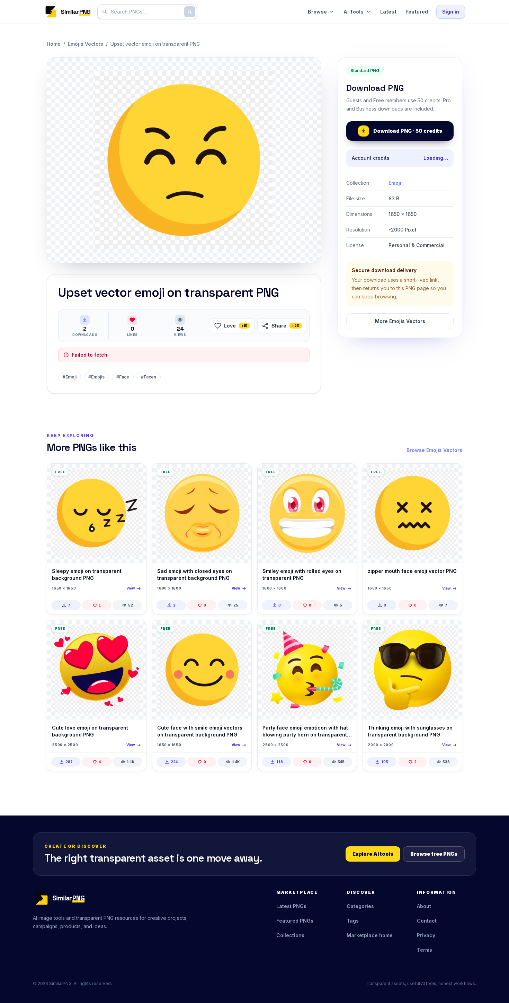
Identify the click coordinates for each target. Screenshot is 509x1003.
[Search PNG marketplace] (189, 11)
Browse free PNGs (433, 854)
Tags (353, 921)
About (424, 906)
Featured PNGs (294, 921)
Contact (427, 921)
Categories (360, 906)
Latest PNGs (291, 906)
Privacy (426, 935)
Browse (317, 12)
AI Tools (353, 12)
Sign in (450, 12)
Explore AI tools (372, 854)
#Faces (148, 377)
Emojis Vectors (85, 44)
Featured (416, 12)
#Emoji (70, 377)
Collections (290, 935)
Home (54, 44)
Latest (388, 12)
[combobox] (146, 12)
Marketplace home (370, 935)
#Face (122, 377)
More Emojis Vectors (400, 321)
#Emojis (96, 377)
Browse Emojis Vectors (434, 450)
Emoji (395, 183)
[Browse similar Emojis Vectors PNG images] (135, 474)
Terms (424, 950)
